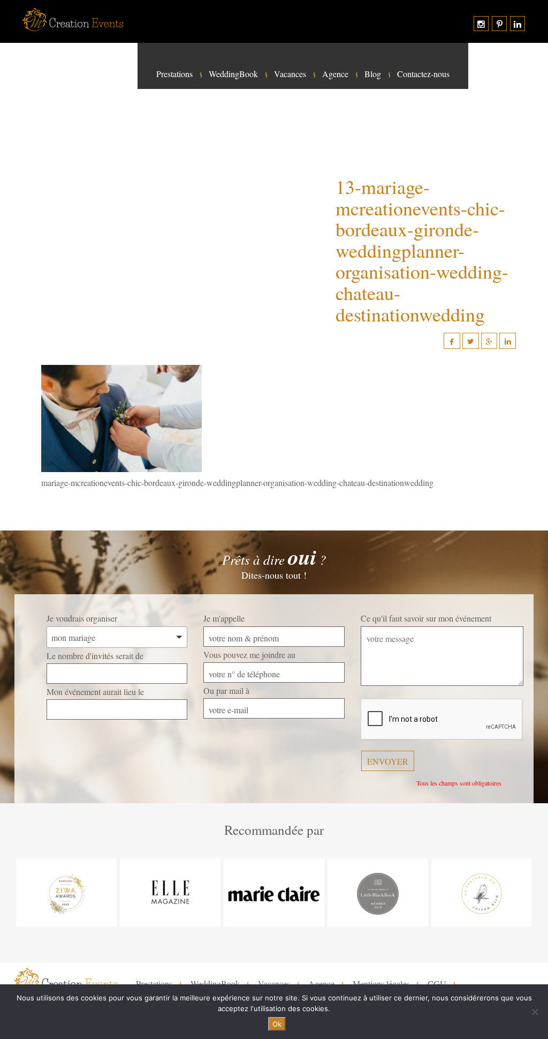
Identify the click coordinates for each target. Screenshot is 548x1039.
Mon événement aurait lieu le (95, 691)
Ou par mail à (226, 690)
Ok (276, 1024)
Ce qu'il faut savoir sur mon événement (426, 618)
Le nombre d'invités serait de (95, 656)
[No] (534, 1011)
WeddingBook (233, 74)
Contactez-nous (423, 74)
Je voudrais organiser (82, 618)
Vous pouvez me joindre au (249, 654)
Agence (335, 74)
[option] (66, 892)
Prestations (174, 74)
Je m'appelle (224, 618)
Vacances (290, 74)
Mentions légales (381, 984)
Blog (372, 74)
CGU (437, 984)
